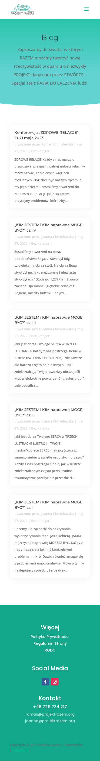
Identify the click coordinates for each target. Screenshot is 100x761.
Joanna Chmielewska (57, 236)
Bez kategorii (41, 151)
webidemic (20, 750)
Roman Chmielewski (57, 144)
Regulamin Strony (50, 643)
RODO (50, 650)
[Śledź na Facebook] (45, 681)
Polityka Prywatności (50, 636)
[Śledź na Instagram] (54, 681)
